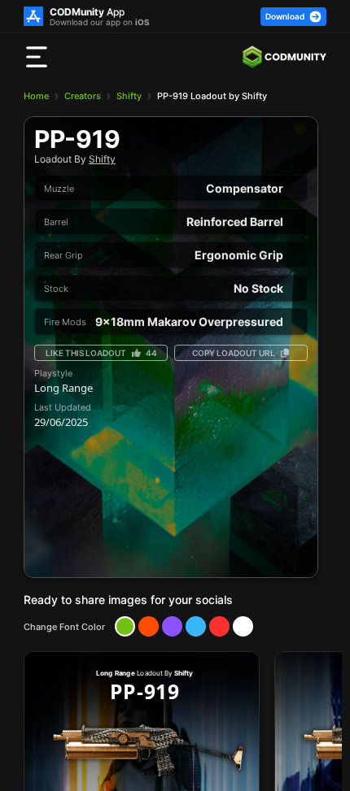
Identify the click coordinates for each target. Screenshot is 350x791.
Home (36, 96)
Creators (82, 96)
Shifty (129, 96)
